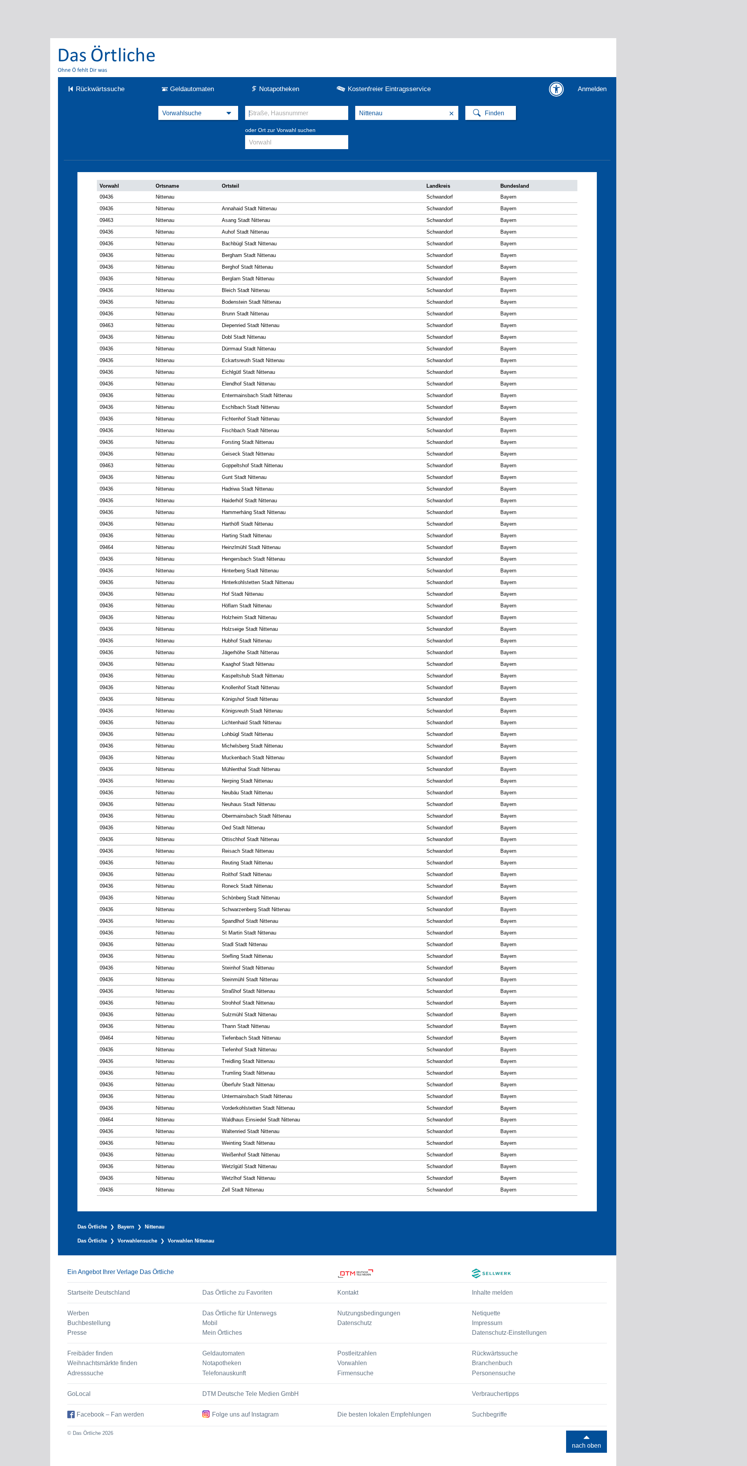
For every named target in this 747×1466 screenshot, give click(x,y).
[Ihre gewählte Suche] (198, 113)
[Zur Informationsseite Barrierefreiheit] (556, 89)
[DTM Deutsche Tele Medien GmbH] (404, 1273)
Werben (78, 1313)
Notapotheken (279, 89)
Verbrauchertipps (495, 1393)
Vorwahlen (352, 1363)
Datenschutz (354, 1323)
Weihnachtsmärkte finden (102, 1363)
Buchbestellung (88, 1323)
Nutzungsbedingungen (368, 1313)
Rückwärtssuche (100, 89)
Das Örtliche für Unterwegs (239, 1313)
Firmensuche (355, 1373)
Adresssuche (85, 1373)
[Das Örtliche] (107, 58)
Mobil (209, 1323)
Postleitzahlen (357, 1353)
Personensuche (494, 1373)
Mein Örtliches (222, 1332)
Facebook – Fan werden (110, 1414)
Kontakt (347, 1292)
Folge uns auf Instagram (245, 1414)
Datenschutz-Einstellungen (509, 1332)
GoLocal (79, 1393)
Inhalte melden (492, 1292)
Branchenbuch (492, 1363)
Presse (77, 1332)
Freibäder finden (90, 1353)
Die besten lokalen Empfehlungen (384, 1414)
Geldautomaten (192, 89)
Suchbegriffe (489, 1414)
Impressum (487, 1323)
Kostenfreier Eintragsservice (389, 89)
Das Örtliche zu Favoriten (237, 1292)
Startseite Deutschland (98, 1292)
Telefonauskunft (224, 1373)
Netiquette (486, 1313)
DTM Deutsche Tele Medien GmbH (250, 1393)
